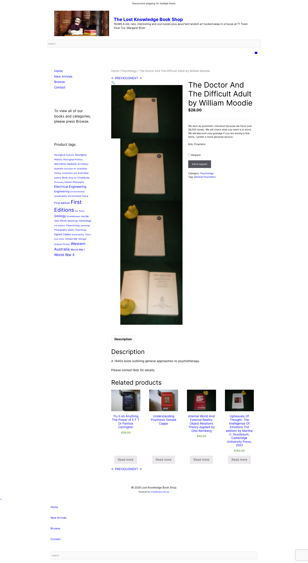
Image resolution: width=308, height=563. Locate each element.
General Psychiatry (205, 176)
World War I (78, 249)
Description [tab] (123, 339)
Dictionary (59, 182)
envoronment (74, 196)
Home (115, 71)
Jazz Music (60, 220)
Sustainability (78, 234)
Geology (60, 216)
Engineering (62, 191)
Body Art (73, 178)
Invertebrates (73, 216)
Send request (199, 164)
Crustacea (83, 177)
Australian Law (69, 173)
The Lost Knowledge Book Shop (148, 19)
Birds (65, 177)
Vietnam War (71, 239)
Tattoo (88, 234)
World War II (64, 254)
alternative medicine (65, 163)
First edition (62, 203)
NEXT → (136, 78)
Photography (60, 229)
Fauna (85, 196)
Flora (81, 211)
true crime (59, 239)
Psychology (129, 71)
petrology (85, 225)
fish (76, 211)
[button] (113, 82)
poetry (71, 229)
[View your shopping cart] (256, 53)
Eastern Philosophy (74, 182)
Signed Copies (62, 234)
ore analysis (59, 225)
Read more (126, 459)
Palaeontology (73, 225)
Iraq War (85, 216)
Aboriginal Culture (64, 154)
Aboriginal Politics (73, 159)
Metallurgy (73, 221)
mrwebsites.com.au (160, 492)
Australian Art (70, 168)
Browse (59, 82)
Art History (83, 164)
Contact (59, 87)
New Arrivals (63, 76)
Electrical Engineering (70, 186)
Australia (58, 168)
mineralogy (85, 220)
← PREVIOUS (120, 78)
